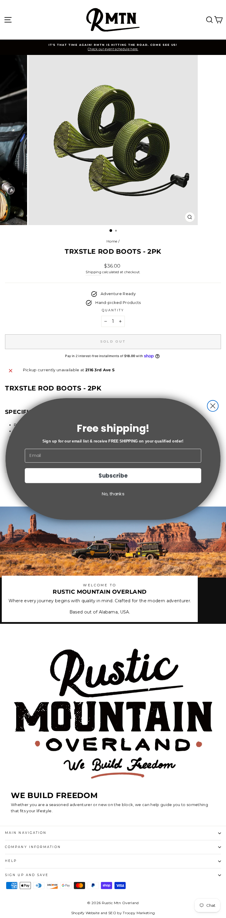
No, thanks (113, 493)
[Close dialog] (212, 405)
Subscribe (113, 475)
